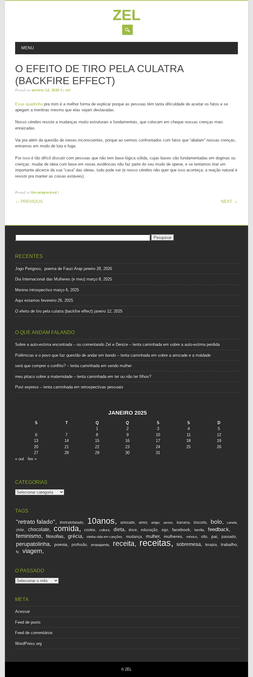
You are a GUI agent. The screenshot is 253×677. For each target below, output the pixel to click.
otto (204, 537)
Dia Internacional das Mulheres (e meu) (50, 279)
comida (66, 528)
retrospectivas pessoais (102, 387)
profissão (79, 545)
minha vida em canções (104, 537)
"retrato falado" (35, 522)
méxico (191, 537)
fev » (32, 459)
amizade (127, 522)
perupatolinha (33, 544)
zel (126, 15)
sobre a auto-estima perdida (195, 344)
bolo (216, 522)
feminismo (28, 536)
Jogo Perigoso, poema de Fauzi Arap (48, 268)
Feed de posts (28, 622)
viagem (32, 551)
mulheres (173, 536)
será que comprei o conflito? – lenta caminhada (57, 365)
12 (219, 435)
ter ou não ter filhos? (132, 376)
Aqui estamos (27, 300)
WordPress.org (28, 643)
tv (17, 552)
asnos (168, 522)
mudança (134, 537)
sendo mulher (120, 365)
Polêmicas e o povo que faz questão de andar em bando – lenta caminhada (82, 355)
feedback (218, 529)
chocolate (38, 529)
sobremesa (188, 544)
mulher (153, 536)
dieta (119, 529)
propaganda (100, 545)
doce (133, 530)
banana (183, 522)
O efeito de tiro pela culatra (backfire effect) (54, 311)
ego (165, 530)
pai (214, 536)
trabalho (229, 544)
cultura (104, 530)
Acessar (22, 611)
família (199, 530)
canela (232, 522)
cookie (89, 530)
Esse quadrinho (29, 104)
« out (19, 459)
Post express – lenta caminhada (44, 387)
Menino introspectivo (33, 290)
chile (20, 530)
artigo (155, 522)
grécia (75, 536)
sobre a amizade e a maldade (184, 355)
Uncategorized (44, 192)
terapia (211, 545)
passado (229, 537)
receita (124, 544)
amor (143, 522)
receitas (155, 543)
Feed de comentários (34, 632)
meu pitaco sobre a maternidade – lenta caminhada (60, 376)
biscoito (200, 522)
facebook (181, 529)
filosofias (55, 536)
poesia (60, 544)
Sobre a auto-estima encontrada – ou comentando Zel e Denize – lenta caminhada (88, 344)
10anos (101, 521)
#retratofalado (71, 522)
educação (149, 530)
